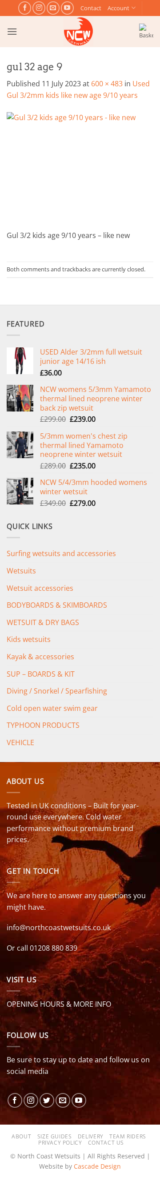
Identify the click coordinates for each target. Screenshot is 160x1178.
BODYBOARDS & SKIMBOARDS (57, 605)
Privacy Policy (60, 1142)
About (21, 1136)
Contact (90, 8)
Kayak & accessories (40, 657)
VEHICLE (20, 742)
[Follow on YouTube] (67, 7)
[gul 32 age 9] (80, 170)
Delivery (91, 1136)
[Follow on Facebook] (24, 7)
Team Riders (127, 1136)
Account (118, 8)
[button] (12, 31)
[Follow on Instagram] (38, 7)
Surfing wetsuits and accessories (61, 553)
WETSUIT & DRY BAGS (43, 622)
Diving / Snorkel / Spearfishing (57, 691)
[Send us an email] (53, 7)
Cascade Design (97, 1166)
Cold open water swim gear (52, 708)
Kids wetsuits (29, 639)
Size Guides (54, 1136)
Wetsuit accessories (40, 588)
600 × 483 (107, 84)
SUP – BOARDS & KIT (41, 674)
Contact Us (106, 1142)
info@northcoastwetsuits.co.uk (59, 927)
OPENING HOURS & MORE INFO (59, 1004)
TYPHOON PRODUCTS (43, 725)
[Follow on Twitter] (47, 1100)
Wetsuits (21, 571)
